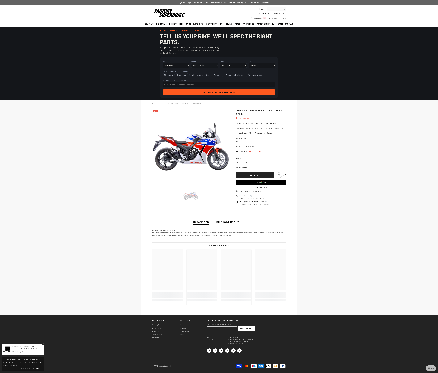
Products (161, 104)
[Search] (276, 9)
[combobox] (274, 9)
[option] (190, 147)
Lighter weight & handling (200, 75)
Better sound (182, 75)
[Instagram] (215, 350)
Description (201, 222)
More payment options (260, 187)
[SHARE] (284, 175)
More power (168, 75)
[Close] (43, 343)
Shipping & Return (227, 222)
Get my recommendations (219, 92)
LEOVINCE (244, 138)
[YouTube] (233, 350)
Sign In (284, 18)
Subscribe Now (246, 329)
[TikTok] (227, 350)
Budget (251, 61)
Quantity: (238, 158)
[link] (279, 175)
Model (193, 61)
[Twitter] (239, 350)
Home (154, 104)
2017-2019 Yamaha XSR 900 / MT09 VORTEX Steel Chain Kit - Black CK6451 (25, 348)
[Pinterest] (221, 350)
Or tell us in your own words (176, 80)
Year (222, 61)
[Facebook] (209, 350)
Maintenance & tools (255, 75)
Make (164, 61)
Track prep (218, 75)
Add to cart (255, 175)
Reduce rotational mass (234, 75)
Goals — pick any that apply (175, 71)
